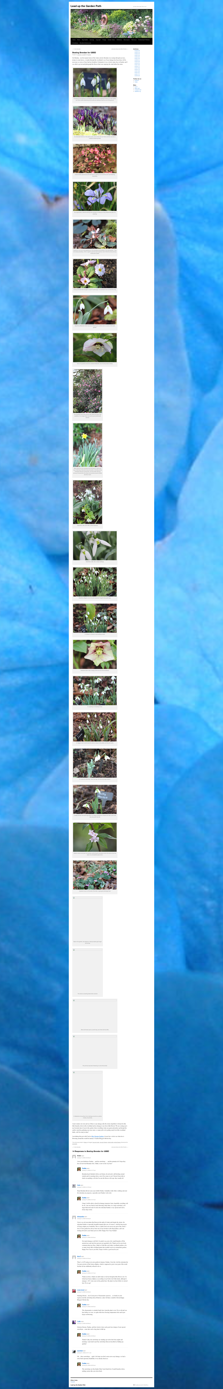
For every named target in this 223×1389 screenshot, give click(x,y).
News (85, 1142)
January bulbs (96, 1142)
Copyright (98, 40)
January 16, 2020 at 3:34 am (84, 1258)
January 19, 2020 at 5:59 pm (89, 1336)
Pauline (89, 54)
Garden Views (111, 40)
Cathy (79, 1321)
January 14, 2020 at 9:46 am (84, 1157)
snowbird (80, 1351)
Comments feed (138, 89)
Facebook (137, 80)
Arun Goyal (80, 1290)
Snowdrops (75, 43)
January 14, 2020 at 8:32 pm (84, 1218)
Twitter (136, 82)
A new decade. (76, 49)
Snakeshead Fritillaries (144, 40)
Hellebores (119, 40)
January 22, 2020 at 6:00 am (89, 1365)
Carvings (92, 40)
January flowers (103, 1142)
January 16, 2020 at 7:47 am (89, 1273)
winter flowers (117, 1142)
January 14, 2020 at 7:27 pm (89, 1199)
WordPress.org (138, 91)
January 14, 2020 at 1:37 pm (89, 1170)
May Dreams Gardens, (98, 1136)
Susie (78, 1185)
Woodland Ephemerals (85, 43)
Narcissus (134, 40)
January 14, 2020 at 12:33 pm (84, 1187)
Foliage (104, 40)
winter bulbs (111, 1142)
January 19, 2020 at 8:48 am (84, 1323)
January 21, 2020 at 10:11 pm (84, 1352)
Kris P (79, 1256)
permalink (74, 1144)
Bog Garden (85, 40)
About (78, 40)
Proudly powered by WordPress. (142, 1385)
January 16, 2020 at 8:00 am (89, 1306)
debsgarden (80, 1216)
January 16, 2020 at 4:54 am (84, 1292)
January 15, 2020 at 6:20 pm (89, 1237)
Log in (136, 86)
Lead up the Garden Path (86, 6)
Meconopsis (127, 40)
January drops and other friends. (119, 49)
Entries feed (137, 88)
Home (73, 40)
